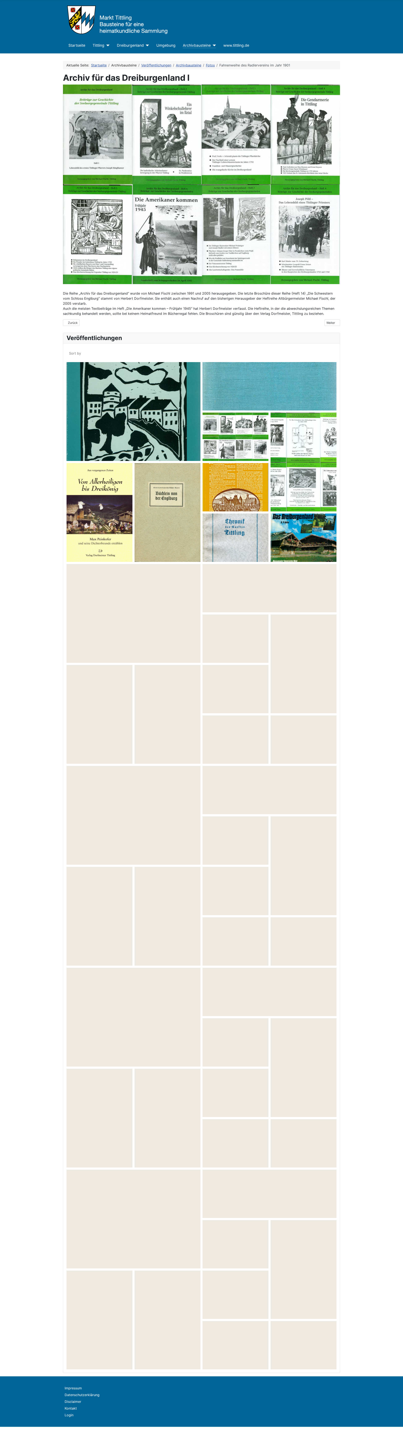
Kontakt (71, 1408)
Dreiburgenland (130, 45)
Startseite (76, 45)
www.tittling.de (236, 45)
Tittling (98, 45)
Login (69, 1415)
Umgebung (165, 45)
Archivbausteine (197, 45)
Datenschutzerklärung (82, 1395)
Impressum (73, 1388)
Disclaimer (73, 1401)
